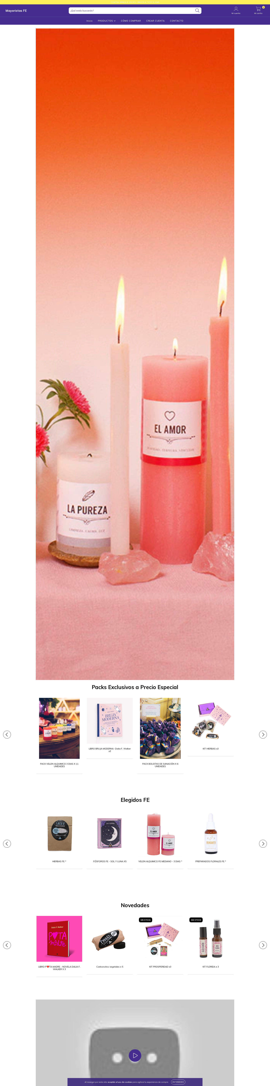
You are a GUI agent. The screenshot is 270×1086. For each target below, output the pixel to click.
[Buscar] (197, 10)
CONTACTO (176, 20)
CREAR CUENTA (155, 20)
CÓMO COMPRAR (131, 20)
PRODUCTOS (106, 20)
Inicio (90, 20)
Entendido (178, 1082)
